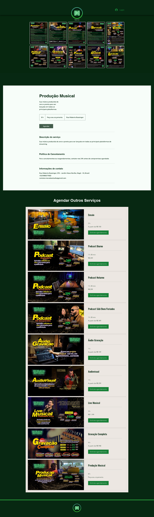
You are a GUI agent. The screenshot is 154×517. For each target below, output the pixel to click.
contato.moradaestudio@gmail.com (77, 515)
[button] (98, 232)
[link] (46, 126)
